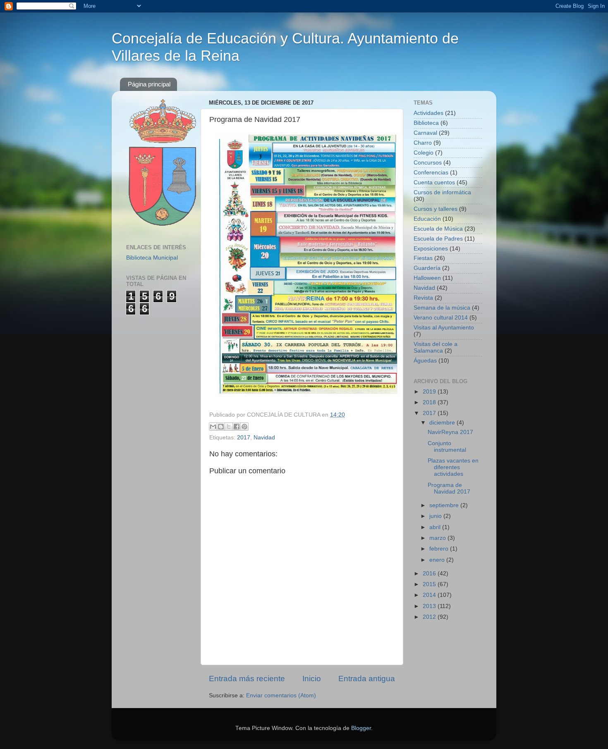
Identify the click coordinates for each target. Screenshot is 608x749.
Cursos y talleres (435, 209)
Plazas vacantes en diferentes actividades (453, 467)
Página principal (149, 84)
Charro (423, 143)
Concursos (428, 163)
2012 (430, 617)
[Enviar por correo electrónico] (213, 426)
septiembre (444, 505)
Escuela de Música (438, 229)
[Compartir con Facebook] (236, 426)
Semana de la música (442, 308)
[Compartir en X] (229, 426)
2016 (430, 573)
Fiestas (423, 258)
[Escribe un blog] (221, 426)
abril (435, 527)
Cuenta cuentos (434, 182)
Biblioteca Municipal (152, 258)
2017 (243, 437)
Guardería (427, 268)
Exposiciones (431, 249)
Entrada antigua (366, 678)
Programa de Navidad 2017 (449, 488)
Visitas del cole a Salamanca (435, 347)
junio (436, 516)
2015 (430, 584)
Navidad (264, 437)
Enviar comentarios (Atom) (281, 695)
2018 (430, 402)
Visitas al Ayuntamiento (444, 327)
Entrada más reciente (247, 678)
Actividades (428, 113)
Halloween (427, 278)
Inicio (311, 678)
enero (437, 560)
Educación (427, 219)
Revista (423, 298)
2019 (430, 392)
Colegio (423, 153)
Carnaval (425, 133)
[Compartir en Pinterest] (244, 426)
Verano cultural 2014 (441, 318)
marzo (438, 538)
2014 (430, 595)
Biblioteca (426, 123)
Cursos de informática (442, 192)
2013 (430, 606)
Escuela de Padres (438, 239)
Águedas (425, 361)
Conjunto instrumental (447, 446)
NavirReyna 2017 (450, 432)
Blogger (361, 728)
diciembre (443, 423)
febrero (439, 549)
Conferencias (431, 172)
